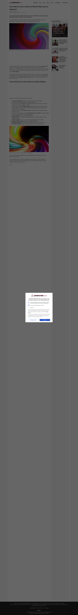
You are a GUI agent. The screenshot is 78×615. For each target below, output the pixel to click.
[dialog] (39, 307)
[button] (39, 307)
